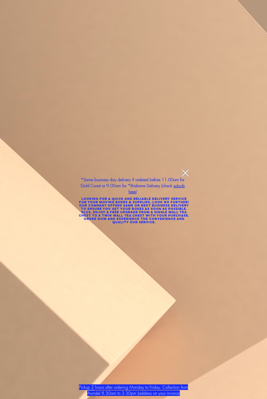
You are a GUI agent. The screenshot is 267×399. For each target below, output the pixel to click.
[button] (185, 173)
